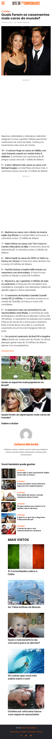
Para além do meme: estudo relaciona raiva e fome (30, 496)
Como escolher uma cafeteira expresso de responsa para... (31, 485)
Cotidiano (5, 12)
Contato (23, 732)
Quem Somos (15, 732)
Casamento (8, 351)
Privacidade (32, 732)
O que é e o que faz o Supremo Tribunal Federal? (31, 518)
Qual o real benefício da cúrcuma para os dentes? (24, 641)
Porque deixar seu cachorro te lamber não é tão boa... (31, 507)
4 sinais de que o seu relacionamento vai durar (29, 529)
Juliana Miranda (23, 22)
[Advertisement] (26, 108)
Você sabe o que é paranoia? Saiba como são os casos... (33, 473)
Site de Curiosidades (29, 728)
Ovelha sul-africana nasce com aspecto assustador (24, 713)
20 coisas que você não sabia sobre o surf (22, 677)
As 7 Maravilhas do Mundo (24, 607)
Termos (39, 732)
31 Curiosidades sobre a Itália (22, 573)
